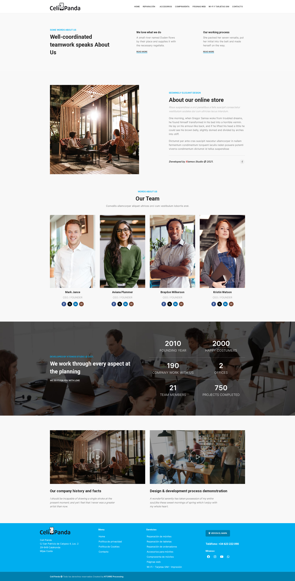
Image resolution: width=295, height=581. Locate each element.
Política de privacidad (110, 541)
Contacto (103, 551)
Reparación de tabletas (159, 541)
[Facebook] (208, 557)
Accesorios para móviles (160, 551)
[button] (97, 457)
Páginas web (154, 561)
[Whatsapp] (228, 557)
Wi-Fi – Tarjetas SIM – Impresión (164, 566)
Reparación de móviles (159, 536)
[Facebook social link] (242, 161)
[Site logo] (65, 6)
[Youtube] (222, 557)
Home (102, 536)
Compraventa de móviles (160, 556)
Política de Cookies (109, 546)
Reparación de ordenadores (162, 546)
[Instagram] (215, 557)
